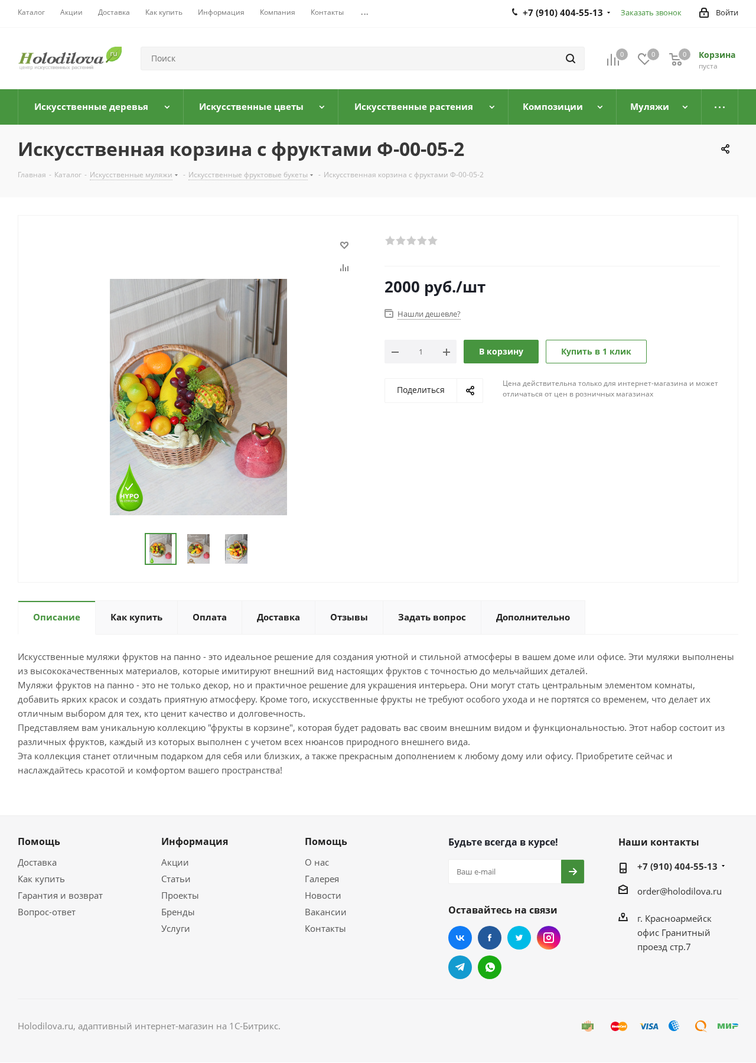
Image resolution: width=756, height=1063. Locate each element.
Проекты (180, 895)
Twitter (519, 938)
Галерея (322, 879)
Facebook (489, 938)
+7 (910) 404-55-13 (677, 866)
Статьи (176, 879)
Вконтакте (460, 938)
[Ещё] (720, 107)
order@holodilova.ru (679, 891)
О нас (317, 862)
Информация (194, 841)
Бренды (178, 912)
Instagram (549, 938)
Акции (175, 862)
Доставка (37, 862)
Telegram (460, 967)
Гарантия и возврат (60, 895)
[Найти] (570, 58)
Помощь (39, 841)
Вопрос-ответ (47, 912)
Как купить (41, 879)
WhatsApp (489, 967)
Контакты (325, 928)
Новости (323, 895)
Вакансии (326, 912)
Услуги (175, 928)
